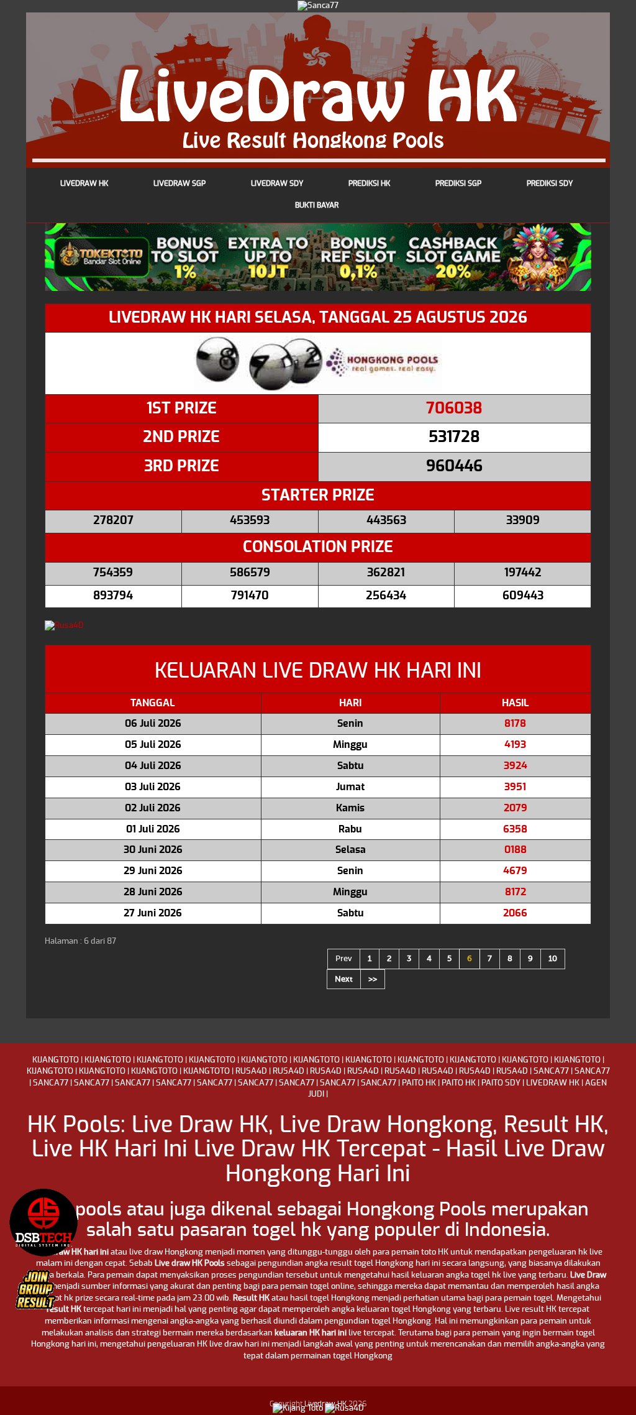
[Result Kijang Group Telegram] (43, 1297)
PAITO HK (419, 1083)
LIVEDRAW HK (552, 1083)
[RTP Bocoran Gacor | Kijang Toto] (43, 1222)
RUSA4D (251, 1071)
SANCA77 (551, 1071)
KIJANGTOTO (55, 1060)
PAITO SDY (500, 1083)
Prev (343, 958)
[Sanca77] (318, 5)
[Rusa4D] (318, 626)
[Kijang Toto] (298, 1408)
